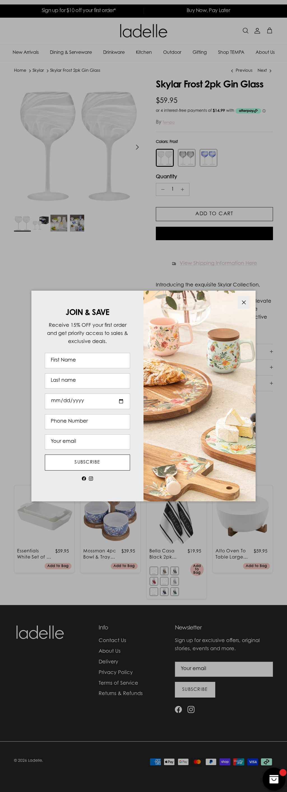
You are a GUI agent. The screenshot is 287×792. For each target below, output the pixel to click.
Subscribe (87, 462)
